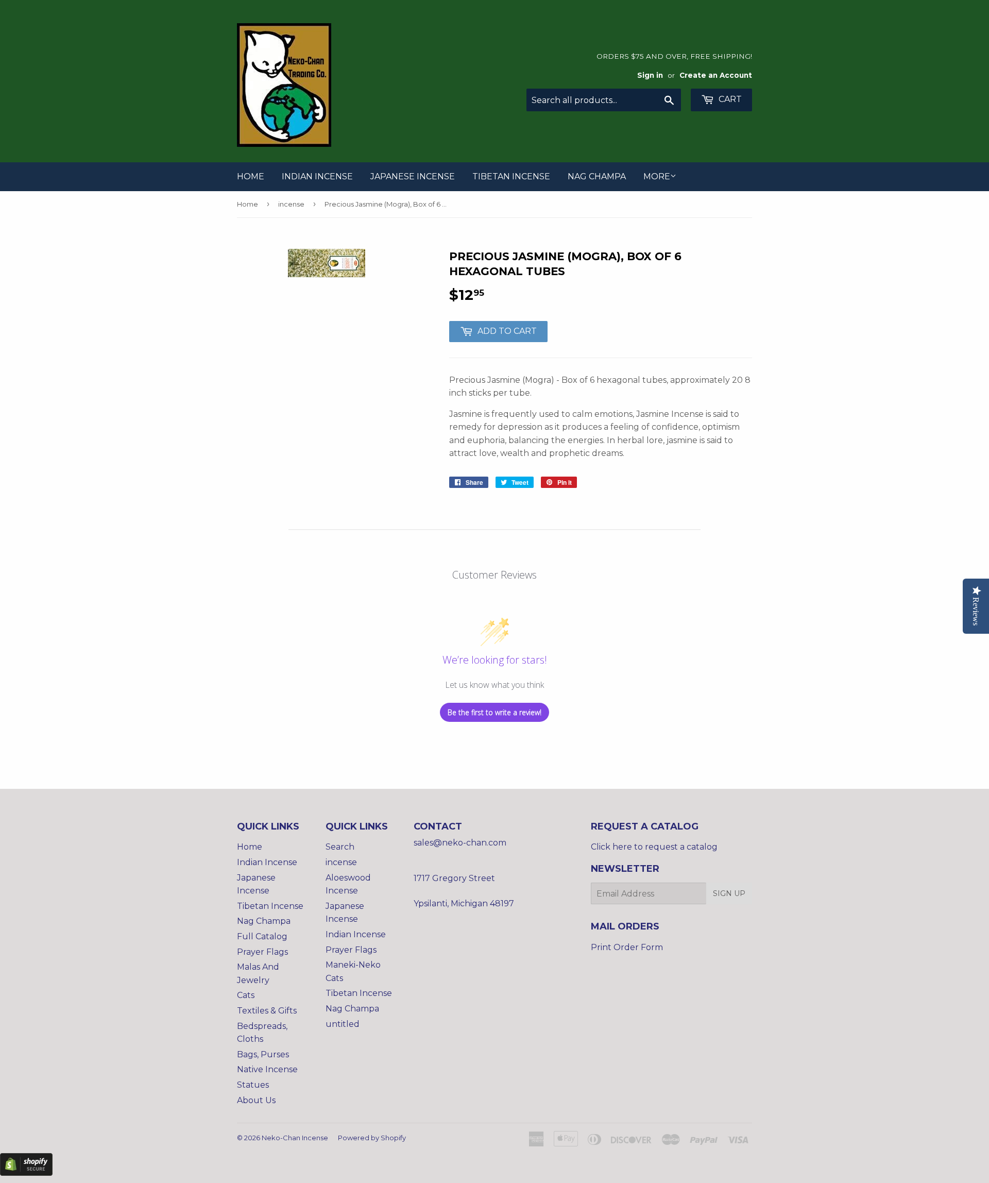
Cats (245, 995)
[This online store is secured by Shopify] (26, 1173)
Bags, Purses (263, 1054)
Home (250, 176)
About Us (256, 1100)
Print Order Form (627, 947)
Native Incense (267, 1069)
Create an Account (715, 75)
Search (340, 847)
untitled (343, 1024)
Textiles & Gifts (267, 1011)
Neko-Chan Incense (295, 1138)
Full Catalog (262, 936)
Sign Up (729, 893)
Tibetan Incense (511, 176)
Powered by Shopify (372, 1138)
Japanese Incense (412, 176)
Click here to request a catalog (654, 847)
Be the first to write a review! (494, 712)
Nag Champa (597, 176)
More (656, 176)
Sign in (650, 75)
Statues (253, 1085)
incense (291, 204)
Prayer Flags (262, 952)
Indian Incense (317, 176)
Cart (729, 99)
